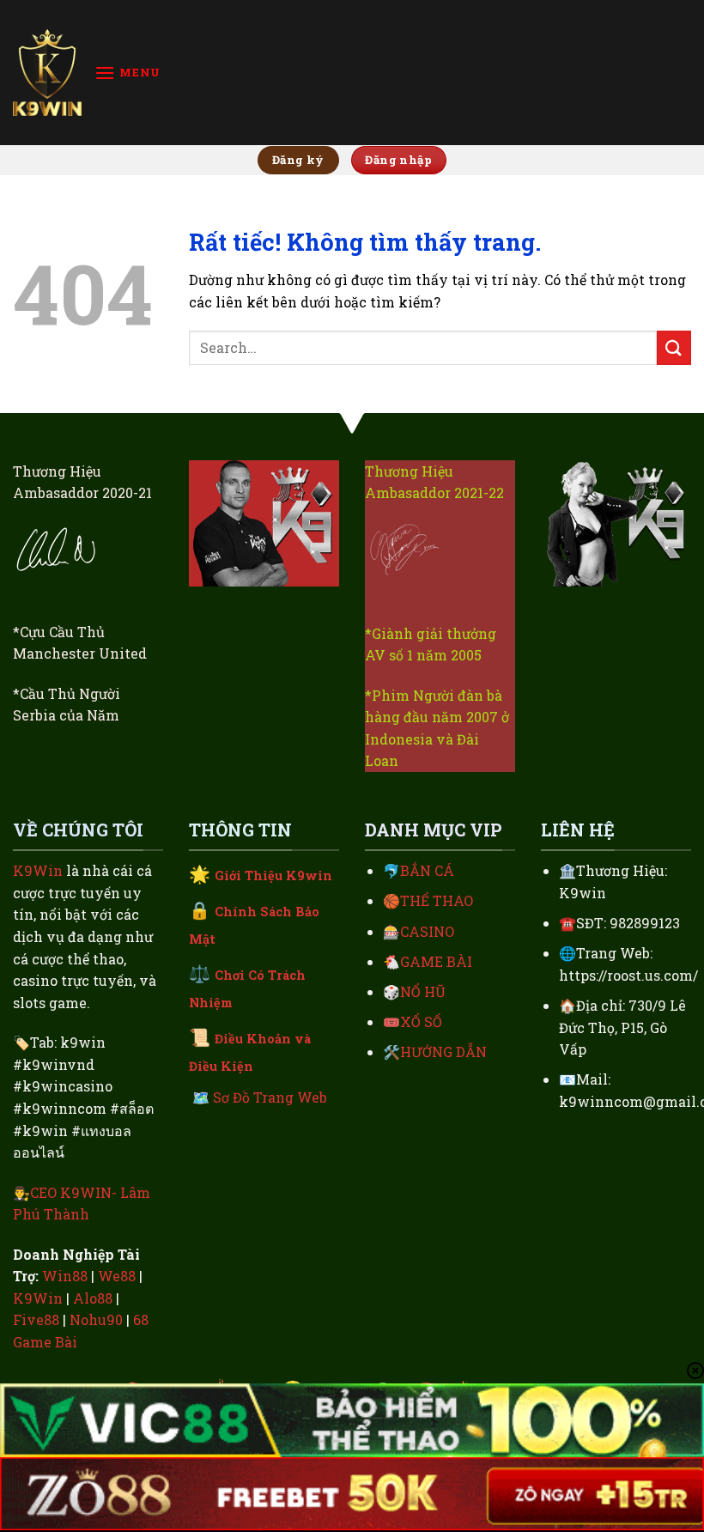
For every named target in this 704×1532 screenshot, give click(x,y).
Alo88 (92, 1298)
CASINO (427, 931)
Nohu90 (96, 1319)
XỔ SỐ (421, 1021)
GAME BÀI (436, 961)
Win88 (65, 1276)
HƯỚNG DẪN (443, 1052)
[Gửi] (674, 347)
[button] (127, 73)
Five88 (36, 1319)
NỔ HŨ (423, 991)
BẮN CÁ (427, 870)
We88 (117, 1276)
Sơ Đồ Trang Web (270, 1097)
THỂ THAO (436, 900)
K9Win (38, 870)
